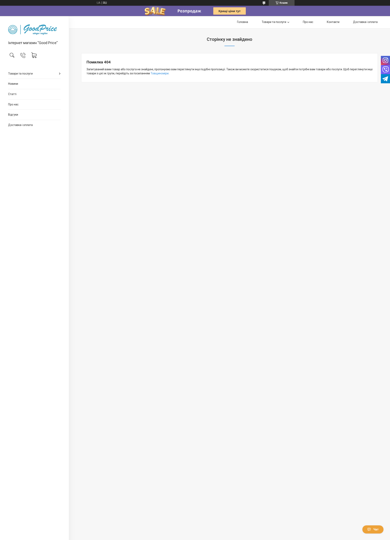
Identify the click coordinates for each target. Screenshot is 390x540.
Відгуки (13, 114)
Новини (13, 83)
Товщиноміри (160, 73)
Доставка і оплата (20, 125)
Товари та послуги (20, 73)
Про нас (13, 104)
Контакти (333, 22)
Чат (376, 529)
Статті (12, 94)
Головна (242, 22)
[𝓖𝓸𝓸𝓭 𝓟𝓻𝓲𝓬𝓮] (34, 28)
